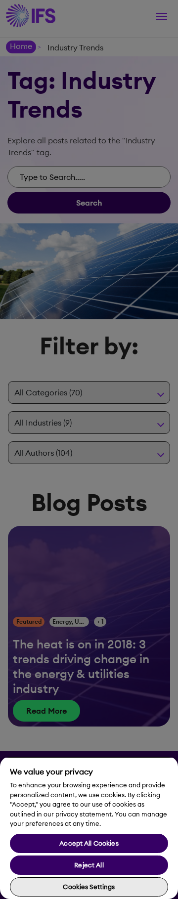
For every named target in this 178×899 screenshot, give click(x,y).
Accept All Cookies (88, 843)
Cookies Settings (89, 887)
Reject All (88, 865)
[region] (89, 828)
